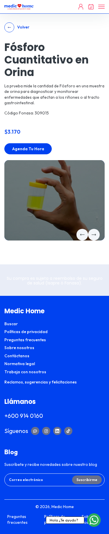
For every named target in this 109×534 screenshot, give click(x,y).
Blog (11, 452)
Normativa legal (19, 363)
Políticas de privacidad (26, 331)
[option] (54, 200)
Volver (23, 27)
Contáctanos (16, 355)
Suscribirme (86, 480)
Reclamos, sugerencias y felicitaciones (40, 382)
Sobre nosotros (19, 347)
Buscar (11, 323)
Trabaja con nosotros (25, 371)
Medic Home (62, 506)
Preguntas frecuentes (25, 339)
